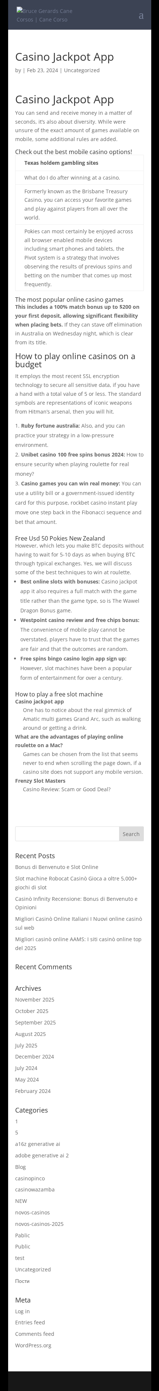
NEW (21, 1200)
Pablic (22, 1235)
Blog (20, 1166)
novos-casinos (32, 1212)
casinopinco (30, 1178)
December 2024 (34, 1056)
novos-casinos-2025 (39, 1223)
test (19, 1257)
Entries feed (30, 1322)
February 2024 (33, 1090)
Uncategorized (33, 1269)
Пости (22, 1280)
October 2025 (31, 1010)
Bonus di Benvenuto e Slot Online (56, 866)
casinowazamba (35, 1189)
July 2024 (26, 1067)
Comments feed (34, 1333)
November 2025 (34, 999)
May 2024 (27, 1079)
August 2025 (30, 1033)
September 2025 (35, 1022)
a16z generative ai (37, 1143)
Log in (22, 1311)
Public (22, 1246)
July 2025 (26, 1045)
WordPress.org (33, 1345)
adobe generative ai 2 (42, 1155)
